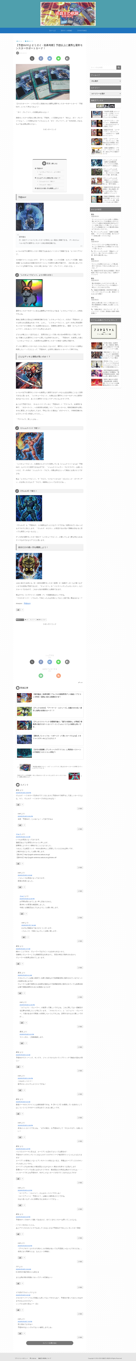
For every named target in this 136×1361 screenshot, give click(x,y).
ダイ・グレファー (30, 619)
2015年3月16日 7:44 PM (25, 1321)
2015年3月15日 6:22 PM (27, 1034)
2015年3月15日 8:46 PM (25, 1245)
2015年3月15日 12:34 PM (27, 1005)
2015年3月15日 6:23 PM (25, 1190)
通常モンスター (42, 619)
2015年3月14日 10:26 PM (25, 816)
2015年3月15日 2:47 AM (23, 949)
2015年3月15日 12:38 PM (25, 1125)
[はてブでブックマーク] (49, 58)
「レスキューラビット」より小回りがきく (50, 173)
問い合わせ (33, 1358)
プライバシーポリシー (21, 1358)
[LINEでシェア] (58, 58)
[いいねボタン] (18, 609)
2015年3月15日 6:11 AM (25, 975)
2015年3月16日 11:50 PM (27, 898)
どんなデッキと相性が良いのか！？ (48, 178)
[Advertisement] (49, 144)
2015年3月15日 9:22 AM (23, 1102)
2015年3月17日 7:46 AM (28, 925)
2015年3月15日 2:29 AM (25, 875)
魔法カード (20, 619)
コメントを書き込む (50, 1343)
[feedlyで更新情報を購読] (41, 675)
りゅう (18, 834)
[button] (67, 58)
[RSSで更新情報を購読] (58, 675)
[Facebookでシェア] (41, 58)
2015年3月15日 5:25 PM (23, 1149)
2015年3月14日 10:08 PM (23, 792)
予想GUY (40, 168)
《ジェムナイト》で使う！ (47, 181)
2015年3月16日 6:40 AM (23, 1295)
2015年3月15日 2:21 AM (23, 837)
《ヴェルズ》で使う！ (45, 185)
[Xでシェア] (32, 58)
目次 (49, 163)
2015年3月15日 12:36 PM (25, 1078)
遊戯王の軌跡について (44, 1358)
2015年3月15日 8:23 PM (23, 1217)
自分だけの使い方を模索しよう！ (48, 188)
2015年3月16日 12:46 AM (23, 1269)
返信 (81, 808)
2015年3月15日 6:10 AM (23, 1055)
